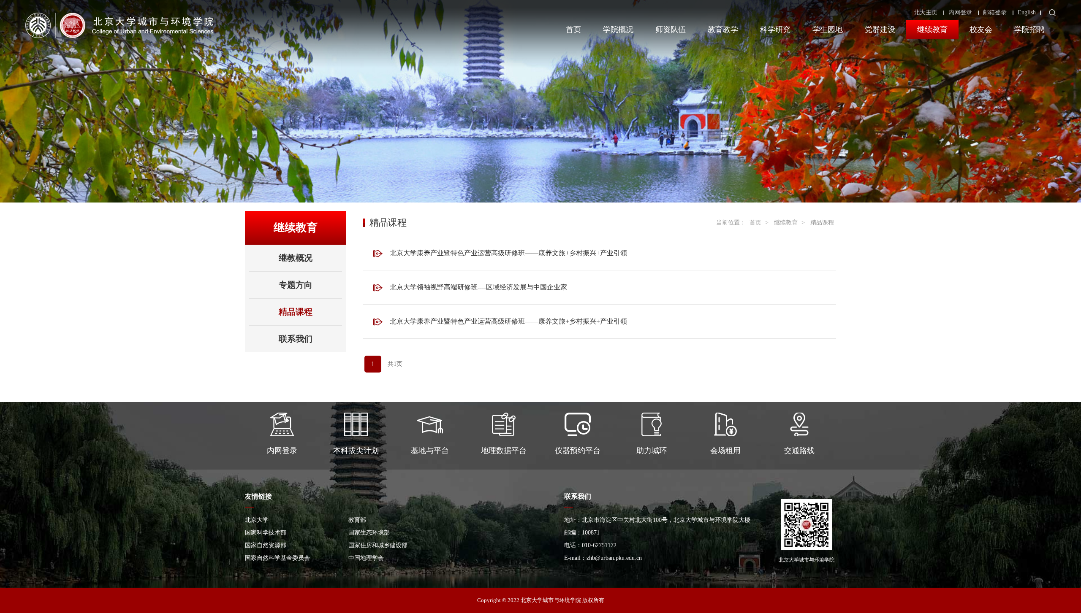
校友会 (981, 29)
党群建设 (880, 29)
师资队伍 (670, 29)
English (1027, 13)
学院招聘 (1029, 29)
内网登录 (960, 13)
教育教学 (723, 29)
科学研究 (775, 29)
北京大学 (257, 520)
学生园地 (827, 29)
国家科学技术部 (265, 532)
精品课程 (295, 311)
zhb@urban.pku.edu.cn (614, 558)
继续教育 (932, 29)
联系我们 (295, 338)
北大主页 (925, 13)
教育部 (357, 520)
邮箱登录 (995, 13)
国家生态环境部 (369, 532)
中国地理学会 (366, 558)
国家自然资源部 (265, 545)
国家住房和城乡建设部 (377, 545)
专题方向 (295, 284)
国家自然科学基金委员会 (277, 558)
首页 (573, 29)
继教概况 (295, 257)
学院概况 (618, 29)
